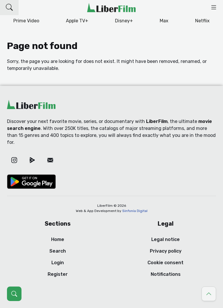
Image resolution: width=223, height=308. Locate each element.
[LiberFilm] (111, 7)
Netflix (202, 20)
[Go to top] (209, 294)
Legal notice (165, 239)
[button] (9, 7)
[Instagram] (14, 160)
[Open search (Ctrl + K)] (14, 294)
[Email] (50, 160)
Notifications (166, 274)
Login (57, 262)
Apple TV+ (77, 20)
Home (57, 239)
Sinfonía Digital (135, 211)
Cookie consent (166, 262)
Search (57, 251)
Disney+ (124, 20)
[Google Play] (32, 160)
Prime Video (26, 20)
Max (164, 20)
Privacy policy (165, 251)
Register (58, 274)
